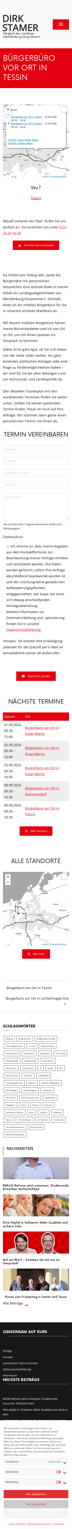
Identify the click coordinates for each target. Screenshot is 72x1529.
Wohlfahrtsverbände (15, 1134)
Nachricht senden (38, 676)
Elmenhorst (29, 1053)
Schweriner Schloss (14, 1112)
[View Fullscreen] (64, 109)
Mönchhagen (12, 1090)
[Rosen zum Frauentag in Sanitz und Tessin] (36, 1280)
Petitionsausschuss (30, 1097)
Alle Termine (38, 831)
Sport (31, 1112)
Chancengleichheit (14, 1046)
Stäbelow (57, 1112)
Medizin (32, 1083)
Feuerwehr (45, 1053)
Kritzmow (28, 1075)
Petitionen (11, 1097)
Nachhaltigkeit (30, 1090)
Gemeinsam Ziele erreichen (20, 1363)
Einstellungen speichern (36, 1514)
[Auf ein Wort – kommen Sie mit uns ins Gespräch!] (36, 1242)
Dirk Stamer (20, 23)
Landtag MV (43, 1075)
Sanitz (23, 1105)
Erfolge (7, 1351)
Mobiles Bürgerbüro (50, 1083)
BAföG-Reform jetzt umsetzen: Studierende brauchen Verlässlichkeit (36, 1187)
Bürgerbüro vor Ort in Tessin (26, 117)
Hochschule (11, 1068)
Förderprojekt (12, 1061)
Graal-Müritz (48, 1061)
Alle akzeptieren (36, 1494)
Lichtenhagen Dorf (14, 1083)
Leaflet (45, 176)
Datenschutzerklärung (39, 1523)
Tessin (36, 198)
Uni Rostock (42, 1120)
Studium (43, 1112)
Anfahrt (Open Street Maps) (23, 140)
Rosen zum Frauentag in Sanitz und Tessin (36, 1297)
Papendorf (47, 1090)
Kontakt (8, 1357)
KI (40, 1068)
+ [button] (8, 109)
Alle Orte (38, 954)
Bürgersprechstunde (46, 1038)
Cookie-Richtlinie (16, 1523)
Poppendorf (50, 1097)
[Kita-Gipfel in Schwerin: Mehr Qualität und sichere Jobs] (36, 1205)
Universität (59, 1120)
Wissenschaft (36, 1127)
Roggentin (10, 1105)
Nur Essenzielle (36, 1504)
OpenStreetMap (59, 176)
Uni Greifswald (24, 1120)
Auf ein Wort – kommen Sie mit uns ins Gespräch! (31, 1261)
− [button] (8, 114)
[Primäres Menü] (61, 24)
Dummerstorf (12, 1053)
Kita (61, 1068)
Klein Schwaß (12, 1075)
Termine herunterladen (38, 245)
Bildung (9, 1038)
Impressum (58, 1523)
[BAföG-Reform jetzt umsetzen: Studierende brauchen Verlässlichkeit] (36, 1168)
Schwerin (48, 1105)
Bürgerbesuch (24, 1038)
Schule (35, 1105)
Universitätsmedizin (15, 1127)
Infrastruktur (28, 1068)
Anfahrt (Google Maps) (20, 143)
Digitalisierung (47, 1046)
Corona (32, 1046)
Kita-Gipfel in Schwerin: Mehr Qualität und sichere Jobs (35, 1224)
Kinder (50, 1068)
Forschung (60, 1053)
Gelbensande (30, 1061)
